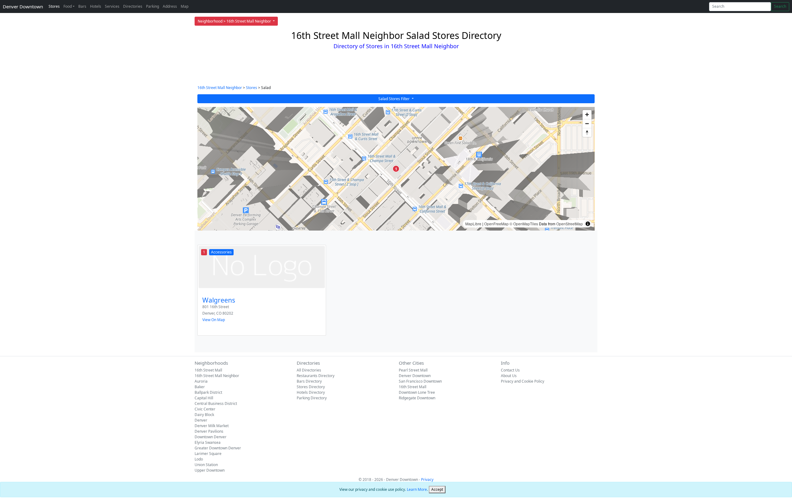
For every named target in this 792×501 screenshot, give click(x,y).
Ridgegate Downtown (417, 398)
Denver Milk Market (212, 425)
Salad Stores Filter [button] (394, 98)
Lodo (199, 459)
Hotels (95, 6)
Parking (152, 6)
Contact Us (510, 370)
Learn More (417, 489)
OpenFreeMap (496, 223)
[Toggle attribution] (588, 223)
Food (67, 6)
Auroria (201, 381)
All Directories (309, 370)
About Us (509, 375)
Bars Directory (309, 381)
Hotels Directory (311, 392)
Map (184, 6)
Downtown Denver (210, 436)
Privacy (427, 479)
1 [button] (396, 169)
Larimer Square (208, 453)
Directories (132, 6)
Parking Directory (312, 398)
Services (112, 6)
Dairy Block (204, 414)
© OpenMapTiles (524, 223)
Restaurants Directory (315, 375)
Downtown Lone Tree (417, 392)
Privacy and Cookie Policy (522, 381)
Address (170, 6)
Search (780, 6)
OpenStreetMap (569, 223)
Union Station (206, 464)
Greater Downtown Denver (218, 448)
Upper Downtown (210, 470)
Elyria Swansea (208, 442)
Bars (82, 6)
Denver (201, 420)
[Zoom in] (587, 114)
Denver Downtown (23, 6)
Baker (200, 386)
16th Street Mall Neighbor (219, 87)
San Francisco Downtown (420, 381)
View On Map (213, 319)
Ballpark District (208, 392)
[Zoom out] (587, 123)
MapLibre (473, 223)
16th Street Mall (208, 370)
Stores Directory (311, 386)
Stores (54, 6)
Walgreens (218, 300)
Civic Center (205, 409)
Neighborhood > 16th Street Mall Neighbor (235, 21)
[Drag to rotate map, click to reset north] (587, 132)
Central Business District (216, 403)
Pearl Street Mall (413, 370)
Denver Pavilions (209, 431)
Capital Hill (204, 398)
